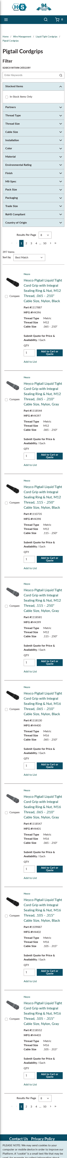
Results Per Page (26, 235)
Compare (14, 296)
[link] (12, 243)
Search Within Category (17, 68)
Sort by (7, 257)
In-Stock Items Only (21, 96)
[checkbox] (6, 97)
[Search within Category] (61, 75)
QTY (26, 345)
